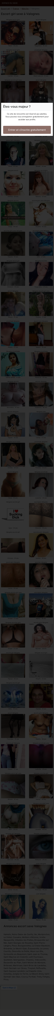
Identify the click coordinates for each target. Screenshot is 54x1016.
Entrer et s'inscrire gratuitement (27, 129)
